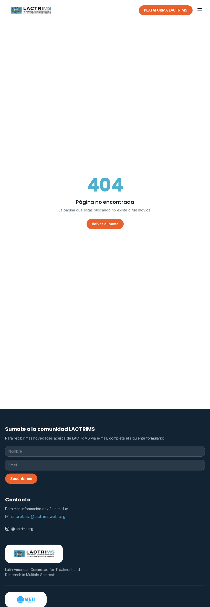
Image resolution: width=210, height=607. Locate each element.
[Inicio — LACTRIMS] (31, 10)
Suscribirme (21, 478)
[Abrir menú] (200, 10)
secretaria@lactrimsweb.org (38, 516)
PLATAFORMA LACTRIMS (165, 10)
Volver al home (105, 224)
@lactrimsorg (22, 528)
